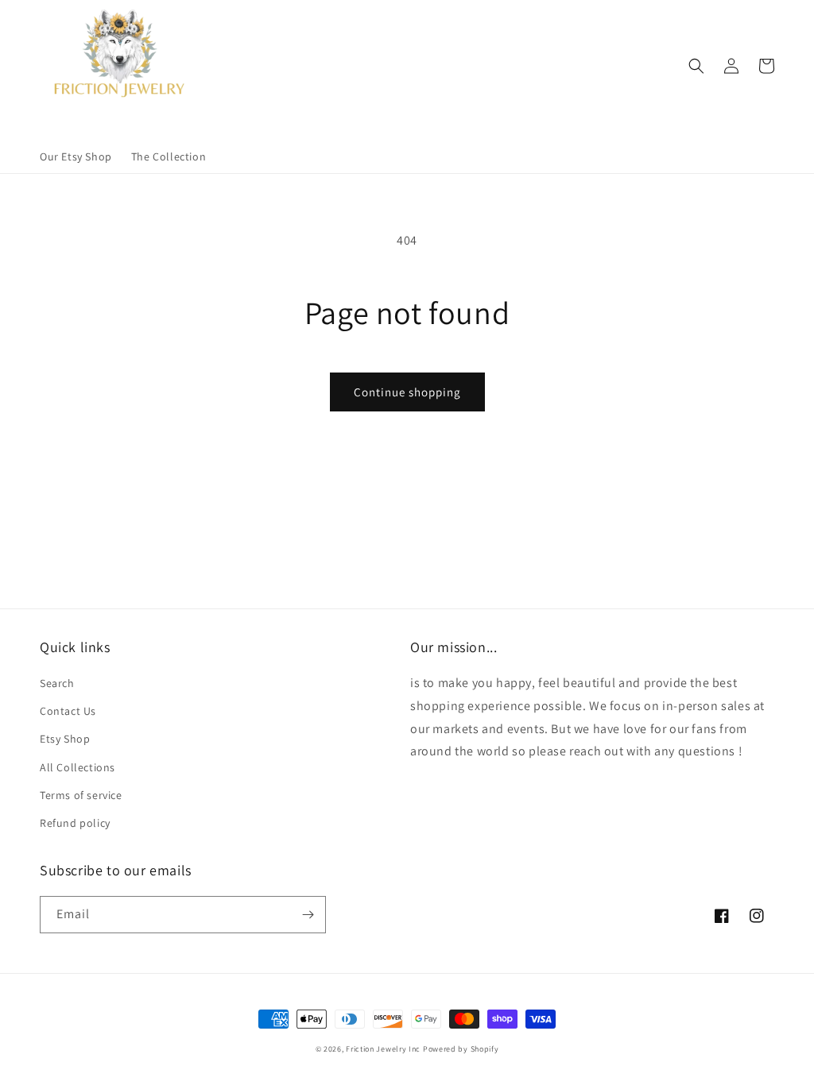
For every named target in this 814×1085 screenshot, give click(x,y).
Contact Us (68, 711)
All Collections (77, 767)
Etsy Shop (65, 739)
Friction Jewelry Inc (384, 1049)
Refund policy (75, 823)
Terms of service (81, 795)
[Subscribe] (307, 914)
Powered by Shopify (461, 1049)
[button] (696, 65)
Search (57, 683)
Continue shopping (407, 392)
